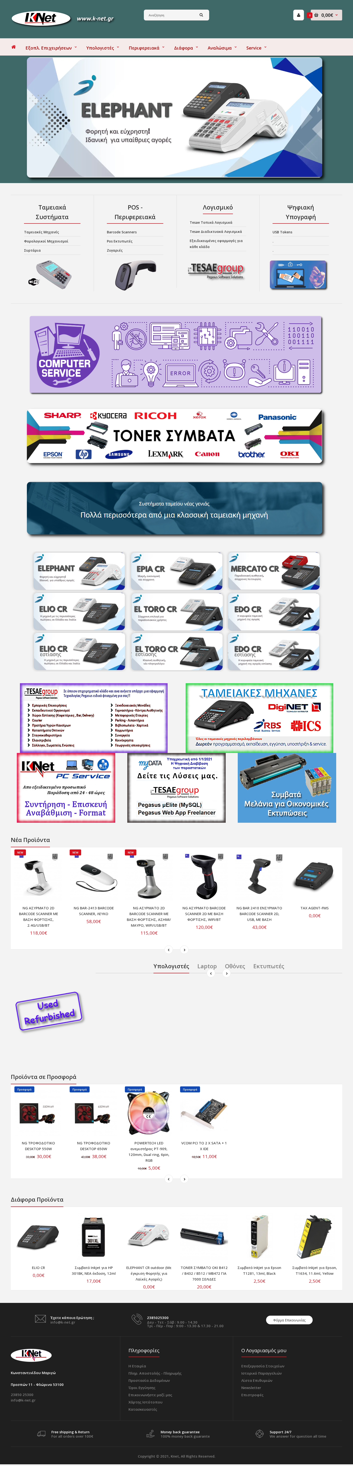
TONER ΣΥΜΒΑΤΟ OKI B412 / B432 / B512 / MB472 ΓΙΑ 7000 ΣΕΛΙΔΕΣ (204, 1273)
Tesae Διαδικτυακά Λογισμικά (216, 231)
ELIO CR (38, 1267)
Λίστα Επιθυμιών (256, 1380)
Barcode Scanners (122, 232)
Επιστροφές (252, 1394)
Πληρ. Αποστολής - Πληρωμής (155, 1373)
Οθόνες (235, 966)
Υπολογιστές (171, 966)
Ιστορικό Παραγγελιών (261, 1373)
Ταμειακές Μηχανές (41, 232)
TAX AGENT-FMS (314, 907)
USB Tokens (282, 232)
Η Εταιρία (137, 1366)
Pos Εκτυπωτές (120, 241)
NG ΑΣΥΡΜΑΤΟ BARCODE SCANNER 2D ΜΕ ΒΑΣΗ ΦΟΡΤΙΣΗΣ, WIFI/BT (204, 913)
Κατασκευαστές (142, 1409)
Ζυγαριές (115, 250)
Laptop (207, 966)
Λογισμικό (218, 207)
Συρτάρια (32, 250)
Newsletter (251, 1387)
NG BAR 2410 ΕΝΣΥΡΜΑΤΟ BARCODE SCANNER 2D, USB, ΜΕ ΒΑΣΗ (259, 913)
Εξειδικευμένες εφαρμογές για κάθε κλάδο (216, 243)
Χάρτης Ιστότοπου (145, 1402)
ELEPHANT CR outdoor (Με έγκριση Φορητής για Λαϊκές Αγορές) (148, 1273)
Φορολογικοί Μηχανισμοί (46, 241)
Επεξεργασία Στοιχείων (262, 1366)
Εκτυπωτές (268, 966)
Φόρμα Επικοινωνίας (289, 1320)
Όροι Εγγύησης (141, 1387)
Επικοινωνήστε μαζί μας (150, 1394)
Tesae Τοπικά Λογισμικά (211, 222)
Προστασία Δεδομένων (149, 1380)
